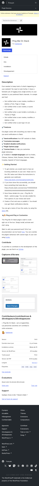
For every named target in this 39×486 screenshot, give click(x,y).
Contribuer (23, 425)
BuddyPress (7, 453)
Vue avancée (6, 372)
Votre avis (5, 385)
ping (31, 367)
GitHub (21, 249)
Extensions (24, 417)
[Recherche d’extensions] (21, 20)
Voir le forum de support (10, 399)
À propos (5, 410)
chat (23, 367)
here (23, 232)
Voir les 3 (34, 362)
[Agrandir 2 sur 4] (35, 260)
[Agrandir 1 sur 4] (16, 260)
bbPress (5, 450)
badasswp (18, 44)
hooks (8, 237)
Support (6, 76)
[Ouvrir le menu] (36, 2)
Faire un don (25, 432)
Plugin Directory (6, 8)
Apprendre (5, 425)
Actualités (5, 413)
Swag (23, 435)
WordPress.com (8, 444)
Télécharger (7, 50)
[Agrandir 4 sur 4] (35, 297)
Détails (6, 57)
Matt (4, 447)
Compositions (24, 420)
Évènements (24, 429)
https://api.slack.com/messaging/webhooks (19, 180)
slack (35, 367)
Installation (7, 66)
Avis (5, 62)
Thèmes (23, 413)
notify (26, 367)
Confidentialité (6, 420)
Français (9, 461)
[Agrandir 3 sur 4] (16, 279)
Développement (9, 71)
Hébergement (6, 417)
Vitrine (22, 410)
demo (4, 211)
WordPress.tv (7, 438)
